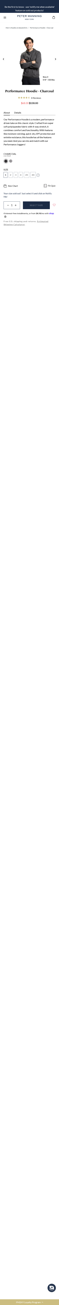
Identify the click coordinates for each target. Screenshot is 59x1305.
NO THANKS (29, 679)
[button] (52, 1288)
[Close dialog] (54, 631)
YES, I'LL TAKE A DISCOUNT (29, 673)
